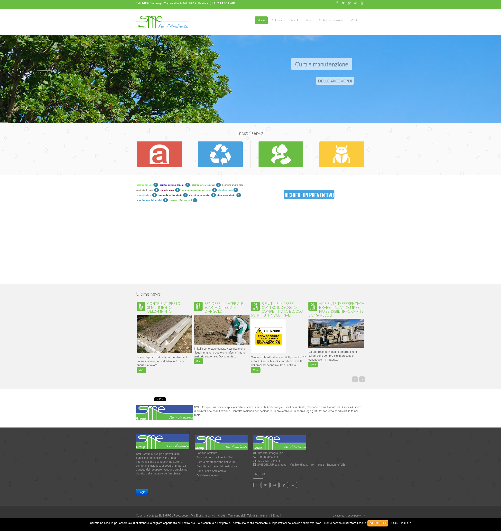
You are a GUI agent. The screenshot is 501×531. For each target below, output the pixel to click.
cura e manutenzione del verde (196, 190)
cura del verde (167, 190)
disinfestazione (144, 195)
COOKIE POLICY (400, 523)
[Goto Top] (364, 515)
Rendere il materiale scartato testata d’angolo (224, 307)
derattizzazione (225, 190)
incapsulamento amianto (170, 195)
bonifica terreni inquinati (203, 185)
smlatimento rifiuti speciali (149, 200)
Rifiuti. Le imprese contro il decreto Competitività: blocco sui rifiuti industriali (277, 309)
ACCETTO (378, 523)
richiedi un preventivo (199, 195)
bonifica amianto (145, 185)
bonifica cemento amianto (172, 185)
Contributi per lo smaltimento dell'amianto (163, 307)
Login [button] (142, 492)
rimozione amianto (226, 195)
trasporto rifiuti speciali (180, 200)
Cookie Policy (353, 515)
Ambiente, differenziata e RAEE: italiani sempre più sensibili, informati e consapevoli (336, 309)
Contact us (338, 515)
